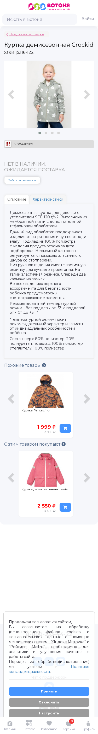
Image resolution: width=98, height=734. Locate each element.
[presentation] (11, 100)
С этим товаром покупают (32, 444)
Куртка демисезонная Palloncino (39, 412)
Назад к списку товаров (26, 34)
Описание (16, 199)
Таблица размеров (22, 180)
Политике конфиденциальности (49, 669)
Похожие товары (23, 365)
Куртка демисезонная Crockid (39, 491)
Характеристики (48, 199)
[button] (40, 133)
